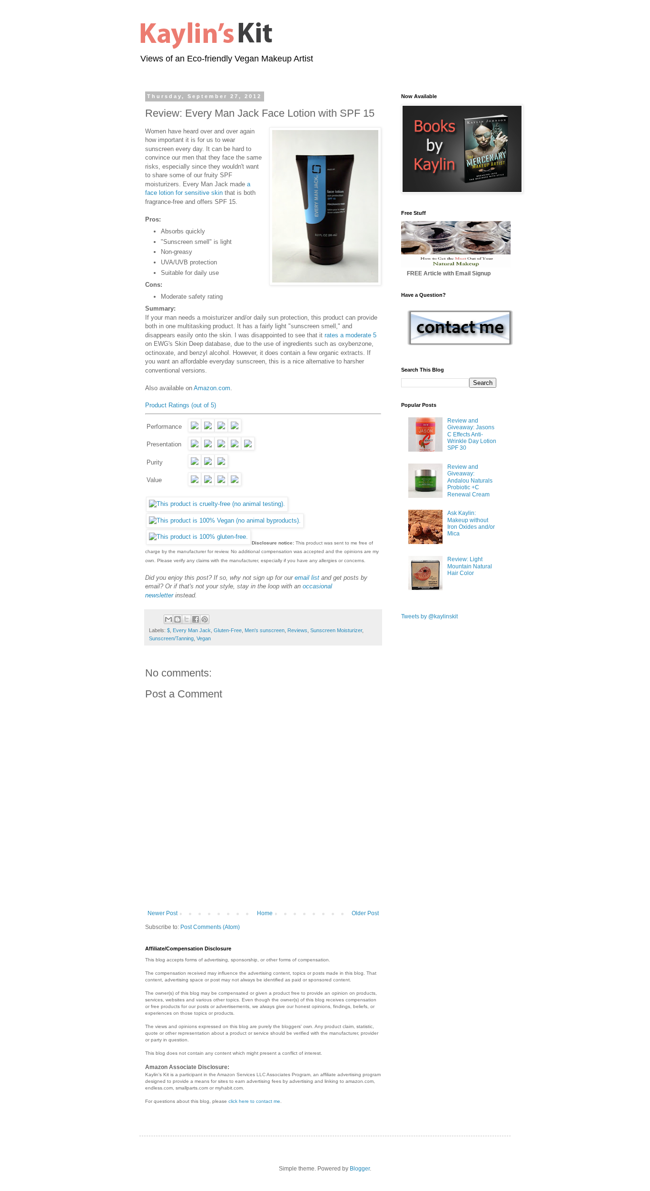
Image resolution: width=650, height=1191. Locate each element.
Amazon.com (212, 388)
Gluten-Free (228, 630)
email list (307, 577)
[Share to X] (186, 619)
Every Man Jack (192, 630)
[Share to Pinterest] (204, 619)
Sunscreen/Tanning (171, 638)
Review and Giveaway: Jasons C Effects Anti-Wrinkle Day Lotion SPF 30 (471, 434)
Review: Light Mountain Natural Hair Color (469, 566)
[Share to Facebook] (195, 619)
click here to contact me (254, 1101)
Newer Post (162, 913)
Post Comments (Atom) (210, 927)
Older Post (365, 913)
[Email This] (168, 619)
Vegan (204, 638)
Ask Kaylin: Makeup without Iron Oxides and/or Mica (471, 523)
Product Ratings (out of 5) (180, 405)
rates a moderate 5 (350, 335)
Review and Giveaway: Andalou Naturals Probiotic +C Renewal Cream (469, 481)
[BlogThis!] (177, 619)
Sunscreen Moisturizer (336, 630)
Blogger (360, 1168)
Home (265, 913)
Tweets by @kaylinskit (429, 616)
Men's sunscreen (265, 630)
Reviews (297, 630)
